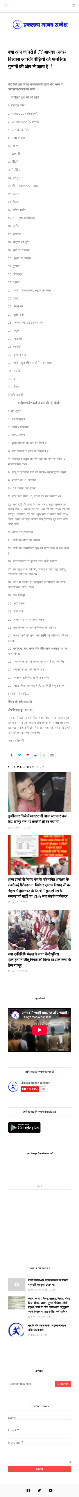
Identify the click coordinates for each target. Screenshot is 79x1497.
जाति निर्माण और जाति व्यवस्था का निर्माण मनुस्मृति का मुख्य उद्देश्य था (48, 1282)
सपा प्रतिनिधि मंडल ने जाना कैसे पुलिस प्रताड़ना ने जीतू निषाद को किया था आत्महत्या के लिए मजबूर (39, 959)
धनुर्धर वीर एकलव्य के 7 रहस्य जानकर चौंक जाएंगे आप (47, 1327)
